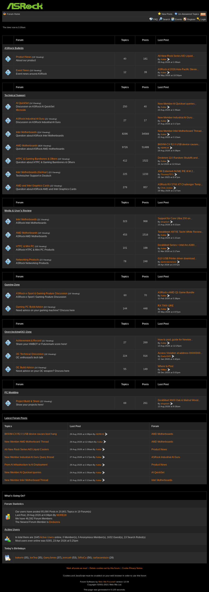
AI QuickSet (22, 103)
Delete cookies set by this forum (105, 568)
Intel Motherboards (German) (32, 172)
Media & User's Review (17, 210)
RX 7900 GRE (165, 305)
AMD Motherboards (27, 145)
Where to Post (165, 366)
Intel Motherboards (26, 132)
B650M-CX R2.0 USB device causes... (179, 144)
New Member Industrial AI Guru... (176, 117)
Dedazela (54, 522)
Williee (164, 370)
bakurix (19, 557)
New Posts (167, 14)
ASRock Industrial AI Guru (30, 118)
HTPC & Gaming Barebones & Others (36, 158)
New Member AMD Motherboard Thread (26, 441)
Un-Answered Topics (188, 14)
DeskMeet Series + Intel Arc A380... (177, 245)
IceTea (33, 557)
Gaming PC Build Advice (29, 306)
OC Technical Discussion (30, 354)
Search (166, 19)
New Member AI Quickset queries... (177, 103)
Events (178, 19)
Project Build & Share (28, 401)
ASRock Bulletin (13, 48)
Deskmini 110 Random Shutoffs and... (178, 157)
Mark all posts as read (77, 568)
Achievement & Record (28, 340)
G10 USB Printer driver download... (177, 258)
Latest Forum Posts (15, 418)
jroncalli (67, 557)
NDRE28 (165, 148)
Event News (22, 70)
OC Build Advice (25, 367)
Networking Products (27, 259)
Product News (23, 57)
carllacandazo (101, 557)
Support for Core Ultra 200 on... (175, 218)
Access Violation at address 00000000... (180, 353)
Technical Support (14, 95)
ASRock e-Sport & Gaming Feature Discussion (42, 293)
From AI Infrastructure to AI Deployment (25, 464)
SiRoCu (82, 557)
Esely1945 (166, 356)
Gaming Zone (12, 284)
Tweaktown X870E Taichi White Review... (180, 231)
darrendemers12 (168, 262)
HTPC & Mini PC (25, 246)
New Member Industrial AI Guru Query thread (29, 457)
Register (191, 19)
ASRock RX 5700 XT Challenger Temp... (180, 184)
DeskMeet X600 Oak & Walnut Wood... (179, 400)
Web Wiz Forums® (107, 582)
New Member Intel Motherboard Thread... (180, 131)
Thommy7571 (167, 174)
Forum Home (13, 14)
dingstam (165, 222)
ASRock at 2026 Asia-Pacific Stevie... (178, 69)
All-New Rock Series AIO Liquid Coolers (26, 449)
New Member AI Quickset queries (22, 472)
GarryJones (49, 557)
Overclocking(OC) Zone (18, 331)
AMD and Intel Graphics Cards (33, 185)
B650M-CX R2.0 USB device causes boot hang (30, 434)
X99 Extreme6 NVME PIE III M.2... (176, 171)
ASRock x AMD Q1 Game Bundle (176, 292)
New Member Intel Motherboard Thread (26, 480)
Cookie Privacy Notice (132, 568)
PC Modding (11, 392)
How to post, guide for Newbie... (175, 339)
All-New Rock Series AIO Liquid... (176, 56)
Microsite (21, 110)
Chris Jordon (167, 188)
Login (203, 19)
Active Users (12, 529)
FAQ (155, 19)
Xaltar (163, 59)
